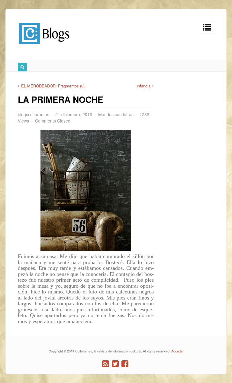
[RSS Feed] (105, 364)
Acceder (177, 351)
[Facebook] (124, 364)
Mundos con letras (116, 114)
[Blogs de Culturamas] (44, 46)
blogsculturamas (33, 114)
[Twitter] (115, 364)
